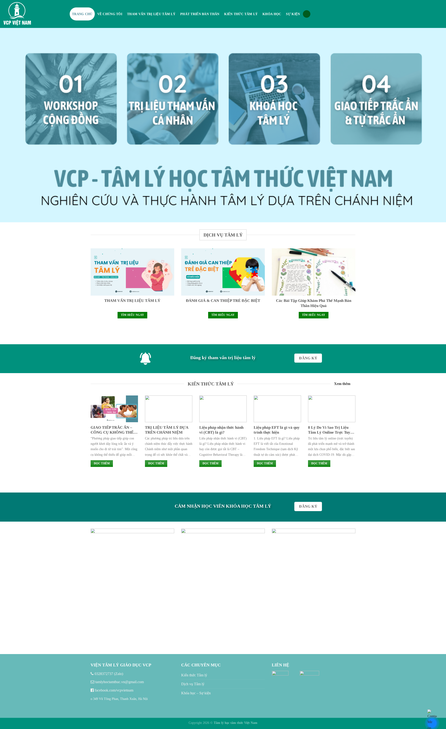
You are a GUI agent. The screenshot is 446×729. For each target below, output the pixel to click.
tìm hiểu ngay (132, 315)
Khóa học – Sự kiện (196, 693)
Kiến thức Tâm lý (194, 675)
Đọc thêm (102, 463)
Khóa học (271, 14)
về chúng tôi (109, 14)
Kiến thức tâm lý (241, 14)
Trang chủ (82, 14)
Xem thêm (342, 384)
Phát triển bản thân (199, 14)
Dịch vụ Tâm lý (192, 684)
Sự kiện (293, 14)
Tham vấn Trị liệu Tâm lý (151, 14)
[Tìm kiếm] (306, 14)
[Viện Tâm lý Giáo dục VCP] (33, 14)
